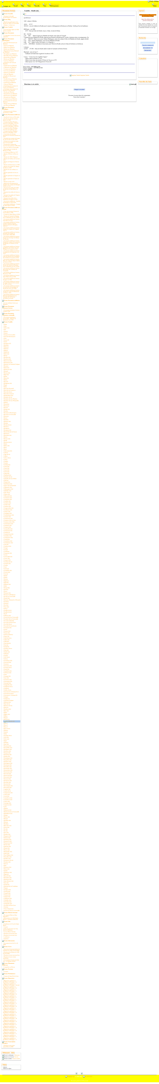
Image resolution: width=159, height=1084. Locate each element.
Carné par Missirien (9, 60)
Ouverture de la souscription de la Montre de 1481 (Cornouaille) (11, 949)
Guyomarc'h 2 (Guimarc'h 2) (11, 691)
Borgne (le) (7, 409)
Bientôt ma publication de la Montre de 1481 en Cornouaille (11, 22)
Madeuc (6, 808)
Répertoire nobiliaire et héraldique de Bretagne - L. (10, 1014)
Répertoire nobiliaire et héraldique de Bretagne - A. (10, 981)
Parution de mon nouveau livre (12, 955)
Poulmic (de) (7, 862)
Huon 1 (6, 723)
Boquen (6, 407)
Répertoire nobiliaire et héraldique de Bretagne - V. (10, 1039)
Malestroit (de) (7, 810)
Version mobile (16, 1058)
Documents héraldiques (8, 108)
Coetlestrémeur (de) (9, 515)
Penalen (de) (7, 834)
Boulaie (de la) (7, 425)
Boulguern (6, 428)
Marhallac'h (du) (8, 813)
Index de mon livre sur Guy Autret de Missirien (10, 929)
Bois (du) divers (8, 392)
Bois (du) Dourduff (9, 388)
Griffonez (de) (7, 672)
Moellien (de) (7, 820)
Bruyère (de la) (8, 442)
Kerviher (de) (7, 782)
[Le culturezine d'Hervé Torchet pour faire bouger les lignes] (18, 1)
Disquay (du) (7, 584)
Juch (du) (6, 737)
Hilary (5, 712)
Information (11, 940)
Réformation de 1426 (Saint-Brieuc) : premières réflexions (10, 918)
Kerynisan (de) (7, 787)
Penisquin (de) (7, 839)
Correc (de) (7, 558)
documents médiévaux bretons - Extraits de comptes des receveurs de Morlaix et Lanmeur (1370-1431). (11, 242)
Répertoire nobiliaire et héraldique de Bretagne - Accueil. (11, 984)
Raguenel (6, 874)
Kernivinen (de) (8, 772)
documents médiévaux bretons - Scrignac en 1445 (11, 279)
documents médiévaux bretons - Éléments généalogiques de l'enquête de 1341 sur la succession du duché (11, 296)
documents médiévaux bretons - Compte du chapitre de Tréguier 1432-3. (11, 229)
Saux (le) (6, 882)
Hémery (6, 730)
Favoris (16, 1056)
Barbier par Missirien (9, 49)
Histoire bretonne (12, 912)
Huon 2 (6, 725)
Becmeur (6, 366)
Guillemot (6, 688)
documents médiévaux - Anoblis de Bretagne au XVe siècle (11, 201)
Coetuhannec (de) (8, 542)
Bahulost (6, 348)
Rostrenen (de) (7, 879)
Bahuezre (6, 347)
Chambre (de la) (8, 477)
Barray (5, 355)
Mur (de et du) (7, 825)
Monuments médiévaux (8, 964)
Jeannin (6, 732)
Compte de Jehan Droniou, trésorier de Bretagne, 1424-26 (10, 122)
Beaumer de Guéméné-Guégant (12, 364)
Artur (5, 338)
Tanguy (6, 888)
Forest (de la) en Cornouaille (11, 617)
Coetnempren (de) (8, 523)
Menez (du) (7, 817)
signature (6, 938)
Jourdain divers (8, 735)
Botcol (5, 418)
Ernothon (6, 601)
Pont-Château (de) (8, 855)
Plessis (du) (7, 848)
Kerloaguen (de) (8, 763)
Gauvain (6, 645)
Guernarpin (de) (8, 681)
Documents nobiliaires (14, 300)
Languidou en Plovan (9, 967)
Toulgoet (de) (7, 889)
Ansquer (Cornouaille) (9, 334)
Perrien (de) (7, 844)
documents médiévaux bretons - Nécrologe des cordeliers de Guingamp (11, 269)
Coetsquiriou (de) (8, 537)
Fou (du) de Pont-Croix (10, 622)
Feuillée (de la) (7, 610)
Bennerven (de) (8, 369)
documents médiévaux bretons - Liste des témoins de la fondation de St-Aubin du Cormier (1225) (11, 256)
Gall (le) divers (7, 638)
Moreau (6, 822)
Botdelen (6, 419)
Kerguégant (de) (8, 758)
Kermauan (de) (8, 765)
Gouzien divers (8, 667)
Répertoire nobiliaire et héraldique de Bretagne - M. (10, 1017)
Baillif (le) (6, 352)
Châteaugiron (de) (8, 489)
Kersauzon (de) (8, 780)
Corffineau (6, 551)
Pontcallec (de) (7, 856)
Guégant (6, 697)
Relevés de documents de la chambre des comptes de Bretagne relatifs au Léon (11, 185)
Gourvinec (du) (8, 665)
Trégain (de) (7, 896)
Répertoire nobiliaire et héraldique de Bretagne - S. (10, 1033)
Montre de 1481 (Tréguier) (11, 157)
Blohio (5, 379)
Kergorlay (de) (7, 754)
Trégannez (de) (8, 898)
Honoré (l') (7, 719)
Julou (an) (6, 739)
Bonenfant (6, 404)
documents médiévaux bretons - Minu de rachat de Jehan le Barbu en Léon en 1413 (11, 261)
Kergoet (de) (7, 752)
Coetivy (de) (7, 511)
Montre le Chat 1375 (9, 181)
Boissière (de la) (8, 397)
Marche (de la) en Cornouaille (11, 811)
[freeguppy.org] (70, 1076)
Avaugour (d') (7, 343)
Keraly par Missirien (9, 92)
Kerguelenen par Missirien (10, 93)
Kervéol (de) (7, 784)
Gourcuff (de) (7, 662)
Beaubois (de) (7, 359)
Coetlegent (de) (8, 513)
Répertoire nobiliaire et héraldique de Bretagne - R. (10, 1030)
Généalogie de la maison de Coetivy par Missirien (10, 86)
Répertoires (11, 978)
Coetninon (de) (8, 525)
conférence (7, 937)
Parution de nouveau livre (10, 933)
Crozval (6, 574)
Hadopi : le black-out (9, 25)
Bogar (5, 385)
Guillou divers (7, 690)
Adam (5, 324)
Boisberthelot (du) (8, 395)
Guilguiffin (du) (8, 684)
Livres (9, 946)
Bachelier (6, 345)
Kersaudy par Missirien (10, 97)
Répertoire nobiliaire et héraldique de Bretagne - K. (10, 1011)
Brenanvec (6, 433)
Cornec (6, 554)
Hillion (5, 716)
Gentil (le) (6, 646)
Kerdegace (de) (8, 749)
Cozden (6, 565)
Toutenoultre (7, 891)
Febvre (5, 608)
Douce (5, 591)
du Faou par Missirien (9, 105)
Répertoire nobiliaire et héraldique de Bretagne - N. (10, 1020)
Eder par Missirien (8, 74)
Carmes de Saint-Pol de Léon (11, 976)
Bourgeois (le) (7, 430)
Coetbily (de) (7, 501)
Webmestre (17, 1055)
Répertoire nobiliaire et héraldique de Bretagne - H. (10, 1005)
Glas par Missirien (8, 84)
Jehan (5, 733)
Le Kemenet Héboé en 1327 (11, 152)
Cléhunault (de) (8, 496)
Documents (11, 33)
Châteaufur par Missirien (10, 67)
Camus (5, 459)
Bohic (5, 386)
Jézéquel (6, 742)
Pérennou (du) (7, 867)
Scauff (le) (6, 884)
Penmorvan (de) (8, 843)
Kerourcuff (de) (8, 775)
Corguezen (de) (8, 553)
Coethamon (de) (8, 509)
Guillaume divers (8, 686)
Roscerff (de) (7, 875)
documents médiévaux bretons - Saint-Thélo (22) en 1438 (11, 276)
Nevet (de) (6, 827)
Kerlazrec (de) (7, 761)
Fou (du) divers (8, 624)
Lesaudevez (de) (8, 798)
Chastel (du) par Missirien (10, 65)
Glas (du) (6, 650)
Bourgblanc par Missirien (10, 53)
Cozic (5, 567)
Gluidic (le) (7, 652)
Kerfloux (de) (7, 751)
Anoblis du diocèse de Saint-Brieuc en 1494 (10, 119)
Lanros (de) (7, 794)
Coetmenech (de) (8, 518)
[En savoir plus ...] (88, 1076)
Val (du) (6, 907)
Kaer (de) (6, 744)
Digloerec (6, 580)
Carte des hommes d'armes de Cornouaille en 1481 (11, 212)
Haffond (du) (7, 702)
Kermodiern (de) (8, 770)
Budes (5, 444)
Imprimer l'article (84, 75)
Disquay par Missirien (9, 72)
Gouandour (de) (8, 660)
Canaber (6, 461)
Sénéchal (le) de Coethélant (11, 886)
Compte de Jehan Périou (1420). (12, 214)
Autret (5, 341)
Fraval (5, 629)
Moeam (6, 818)
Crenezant (6, 568)
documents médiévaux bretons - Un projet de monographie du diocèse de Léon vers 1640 (11, 287)
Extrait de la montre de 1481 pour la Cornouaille (10, 142)
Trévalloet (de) (7, 901)
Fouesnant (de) (7, 627)
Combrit (10, 27)
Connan (6, 549)
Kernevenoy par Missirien (10, 95)
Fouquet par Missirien (9, 80)
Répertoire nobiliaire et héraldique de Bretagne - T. (10, 1036)
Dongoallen (7, 587)
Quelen (6, 870)
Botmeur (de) (7, 421)
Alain (5, 326)
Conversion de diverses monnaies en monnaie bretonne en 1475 (11, 135)
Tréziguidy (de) (8, 903)
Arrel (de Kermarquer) (9, 336)
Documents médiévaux (14, 114)
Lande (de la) (7, 791)
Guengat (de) (7, 676)
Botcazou (6, 416)
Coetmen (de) (7, 516)
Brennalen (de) (7, 435)
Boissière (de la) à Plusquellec (11, 400)
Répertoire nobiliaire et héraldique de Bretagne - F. (10, 999)
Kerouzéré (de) (8, 777)
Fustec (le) (6, 636)
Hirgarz (6, 717)
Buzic (5, 447)
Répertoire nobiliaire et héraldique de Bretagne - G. (10, 1002)
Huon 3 (6, 726)
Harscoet (6, 707)
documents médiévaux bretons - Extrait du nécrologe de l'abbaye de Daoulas (11, 238)
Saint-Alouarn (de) (8, 881)
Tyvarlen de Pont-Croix (10, 905)
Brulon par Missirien (9, 59)
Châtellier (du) (7, 490)
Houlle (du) (11, 721)
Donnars (6, 589)
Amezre (6, 331)
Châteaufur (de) (8, 487)
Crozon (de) (7, 572)
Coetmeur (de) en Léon (10, 520)
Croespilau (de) (8, 570)
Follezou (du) (7, 615)
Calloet (5, 456)
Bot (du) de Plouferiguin (10, 412)
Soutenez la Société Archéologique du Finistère (10, 16)
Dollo (5, 586)
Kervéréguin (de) (8, 785)
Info (9, 921)
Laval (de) (6, 796)
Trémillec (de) (7, 900)
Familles (10, 322)
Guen (5, 674)
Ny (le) (6, 829)
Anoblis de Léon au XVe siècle (11, 117)
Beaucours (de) (8, 360)
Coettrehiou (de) (8, 541)
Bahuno (6, 350)
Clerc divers (7, 492)
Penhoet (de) (7, 837)
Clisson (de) (7, 494)
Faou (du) (6, 606)
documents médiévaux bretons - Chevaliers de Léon (11, 219)
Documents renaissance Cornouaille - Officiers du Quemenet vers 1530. (9, 318)
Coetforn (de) (7, 506)
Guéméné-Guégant (8, 700)
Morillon (6, 824)
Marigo (6, 815)
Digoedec (6, 582)
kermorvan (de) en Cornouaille (12, 910)
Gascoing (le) (7, 643)
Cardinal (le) (7, 464)
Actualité (10, 13)
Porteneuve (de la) (8, 860)
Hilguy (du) (7, 714)
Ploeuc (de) (7, 849)
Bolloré (6, 402)
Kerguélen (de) (8, 759)
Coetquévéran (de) (8, 534)
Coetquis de (7, 532)
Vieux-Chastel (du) (8, 908)
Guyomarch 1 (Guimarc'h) (10, 695)
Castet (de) (6, 473)
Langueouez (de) (8, 792)
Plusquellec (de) (8, 851)
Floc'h (5, 613)
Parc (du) (6, 832)
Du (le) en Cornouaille (9, 596)
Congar (6, 548)
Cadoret (6, 452)
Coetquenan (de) (8, 530)
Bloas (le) (6, 378)
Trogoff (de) (7, 893)
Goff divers (7, 657)
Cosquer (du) (7, 560)
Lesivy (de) (7, 801)
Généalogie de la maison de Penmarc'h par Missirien (10, 89)
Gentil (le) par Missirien (10, 82)
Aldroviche (7, 327)
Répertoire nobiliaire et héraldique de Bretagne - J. (9, 1008)
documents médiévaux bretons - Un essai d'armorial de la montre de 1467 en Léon (11, 283)
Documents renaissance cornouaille (8, 314)
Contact (6, 927)
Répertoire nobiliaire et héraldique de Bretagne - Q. (10, 1027)
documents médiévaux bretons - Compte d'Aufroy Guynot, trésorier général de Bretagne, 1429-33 (11, 224)
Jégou (5, 740)
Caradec (6, 463)
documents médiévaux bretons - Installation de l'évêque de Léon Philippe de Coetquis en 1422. (11, 248)
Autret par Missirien (9, 45)
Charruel (6, 480)
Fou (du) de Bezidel (9, 620)
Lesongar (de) (7, 803)
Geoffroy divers (8, 648)
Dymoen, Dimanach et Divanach (12, 600)
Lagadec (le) (7, 789)
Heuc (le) (6, 710)
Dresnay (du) (7, 593)
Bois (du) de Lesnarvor (10, 390)
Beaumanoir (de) (8, 362)
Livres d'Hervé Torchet (9, 931)
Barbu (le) (6, 353)
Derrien (6, 579)
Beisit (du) (6, 367)
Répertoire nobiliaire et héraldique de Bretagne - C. (10, 990)
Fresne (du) (7, 632)
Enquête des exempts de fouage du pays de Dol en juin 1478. (11, 139)
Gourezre (6, 664)
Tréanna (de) (7, 895)
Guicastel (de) (7, 683)
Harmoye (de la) (8, 705)
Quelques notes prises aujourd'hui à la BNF (9, 1046)
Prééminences (11, 973)
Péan (5, 865)
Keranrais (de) (7, 746)
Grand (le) (6, 669)
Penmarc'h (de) (8, 841)
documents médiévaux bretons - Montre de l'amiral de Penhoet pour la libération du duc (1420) (11, 265)
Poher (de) (6, 853)
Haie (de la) (7, 704)
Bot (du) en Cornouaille (10, 414)
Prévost (6, 863)
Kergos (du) (7, 756)
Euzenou (6, 603)
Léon (5, 806)
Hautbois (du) (7, 709)
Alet (5, 329)
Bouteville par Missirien (10, 57)
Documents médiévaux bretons (11, 208)
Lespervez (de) (7, 804)
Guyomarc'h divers (9, 693)
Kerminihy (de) (8, 768)
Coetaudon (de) (8, 499)
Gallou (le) (6, 639)
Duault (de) (7, 598)
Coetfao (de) (7, 504)
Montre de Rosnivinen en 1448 (12, 164)
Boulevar (6, 426)
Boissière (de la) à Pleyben (10, 399)
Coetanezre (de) (8, 497)
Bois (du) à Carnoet (9, 393)
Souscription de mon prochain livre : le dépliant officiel (11, 960)
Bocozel (6, 381)
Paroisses (10, 969)
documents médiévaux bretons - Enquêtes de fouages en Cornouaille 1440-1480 (11, 233)
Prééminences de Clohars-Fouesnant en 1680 (10, 112)
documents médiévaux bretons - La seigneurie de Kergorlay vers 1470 (11, 252)
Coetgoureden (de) (8, 508)
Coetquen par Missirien (10, 69)
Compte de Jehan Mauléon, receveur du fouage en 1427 (10, 128)
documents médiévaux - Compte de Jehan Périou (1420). (11, 205)
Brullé (5, 440)
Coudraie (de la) (8, 561)
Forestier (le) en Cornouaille (11, 619)
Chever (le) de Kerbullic (10, 485)
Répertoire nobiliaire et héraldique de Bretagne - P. (10, 1023)
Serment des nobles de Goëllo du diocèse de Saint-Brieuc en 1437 (11, 189)
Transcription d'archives (8, 1042)
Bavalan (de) (7, 357)
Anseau (6, 333)
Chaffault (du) (7, 475)
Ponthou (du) (7, 858)
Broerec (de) (7, 438)
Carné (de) (6, 466)
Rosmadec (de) (7, 877)
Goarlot (6, 655)
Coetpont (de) (7, 527)
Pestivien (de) (7, 846)
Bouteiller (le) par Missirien (11, 55)
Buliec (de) (7, 445)
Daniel (5, 575)
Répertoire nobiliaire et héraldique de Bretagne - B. (10, 987)
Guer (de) (6, 678)
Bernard (6, 371)
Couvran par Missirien (9, 70)
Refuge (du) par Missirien (10, 103)
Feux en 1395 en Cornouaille (11, 147)
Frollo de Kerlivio (8, 634)
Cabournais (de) (8, 451)
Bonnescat (6, 405)
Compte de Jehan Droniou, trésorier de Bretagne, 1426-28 (10, 125)
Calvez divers (7, 457)
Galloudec (6, 641)
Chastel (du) (7, 482)
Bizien (5, 376)
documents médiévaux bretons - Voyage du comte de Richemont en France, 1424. (11, 291)
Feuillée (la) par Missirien (10, 79)
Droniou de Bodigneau (9, 594)
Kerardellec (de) (8, 747)
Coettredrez (7, 539)
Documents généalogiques (8, 39)
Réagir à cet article (79, 89)
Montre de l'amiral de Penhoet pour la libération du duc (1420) (11, 216)
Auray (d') (6, 340)
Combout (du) (7, 546)
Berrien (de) (7, 373)
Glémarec (6, 653)
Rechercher (148, 50)
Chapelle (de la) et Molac (10, 478)
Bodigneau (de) (8, 383)
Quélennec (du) (8, 872)
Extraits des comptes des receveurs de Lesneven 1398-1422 (11, 145)
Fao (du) (6, 605)
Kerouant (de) (7, 773)
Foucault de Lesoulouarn (10, 626)
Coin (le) (6, 544)
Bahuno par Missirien (9, 47)
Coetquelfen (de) (8, 528)
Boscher (6, 411)
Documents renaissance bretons (8, 307)
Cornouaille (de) (8, 556)
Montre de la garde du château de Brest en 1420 (11, 167)
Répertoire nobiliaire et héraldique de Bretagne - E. (10, 996)
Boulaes (6, 423)
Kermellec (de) (7, 766)
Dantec (5, 577)
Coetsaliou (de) (8, 535)
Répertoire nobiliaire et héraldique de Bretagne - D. (10, 993)
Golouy (6, 658)
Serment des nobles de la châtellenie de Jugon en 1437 (10, 198)
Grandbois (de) (8, 671)
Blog (9, 19)
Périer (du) (6, 869)
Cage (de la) (7, 454)
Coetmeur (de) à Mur (9, 522)
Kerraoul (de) (7, 778)
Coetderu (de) (7, 502)
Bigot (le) (6, 374)
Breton (5, 437)
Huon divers (7, 728)
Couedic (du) (7, 563)
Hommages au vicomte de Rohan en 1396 (10, 149)
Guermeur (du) (8, 679)
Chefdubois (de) (8, 483)
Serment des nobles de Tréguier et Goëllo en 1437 (11, 195)
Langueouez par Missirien (10, 99)
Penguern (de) (7, 836)
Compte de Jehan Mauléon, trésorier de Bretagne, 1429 (10, 131)
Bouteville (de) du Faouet (10, 431)
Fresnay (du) (7, 631)
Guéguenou (7, 698)
